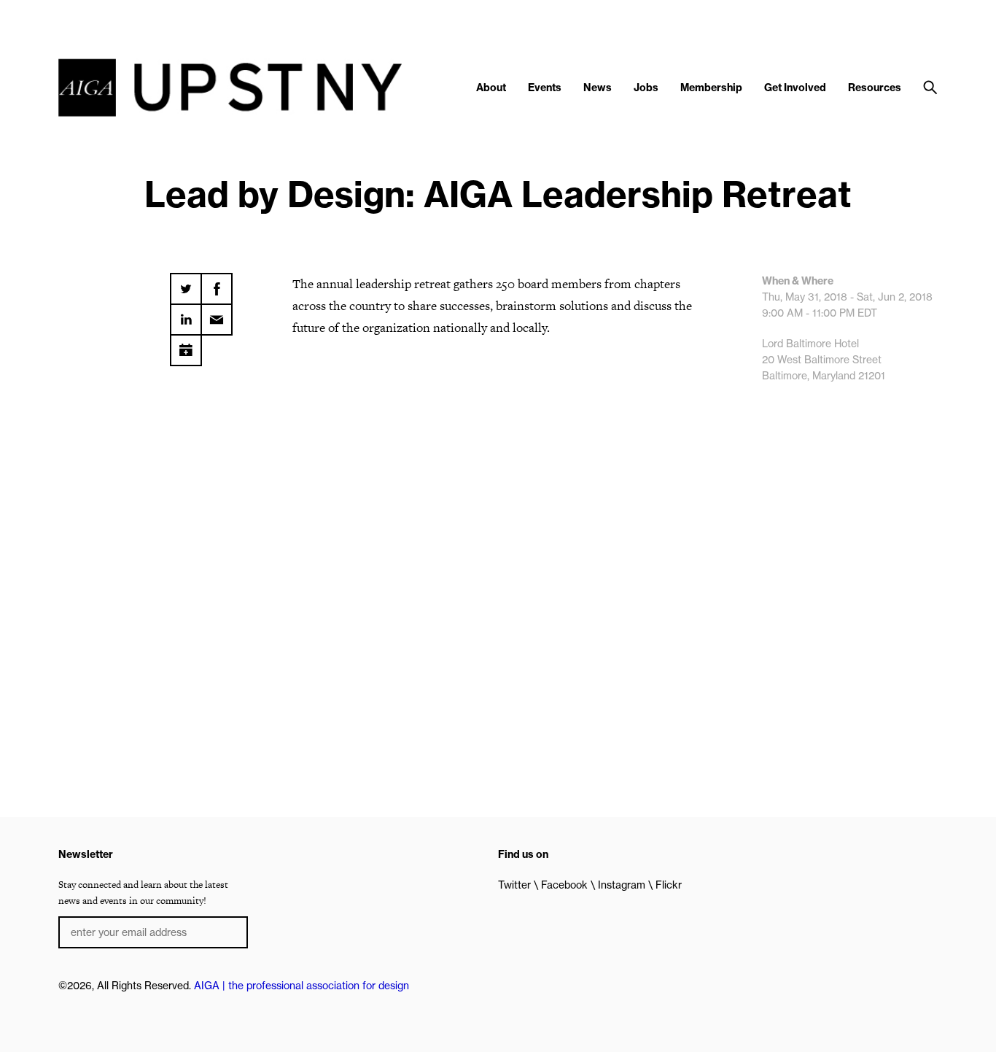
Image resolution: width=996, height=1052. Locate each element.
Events (544, 87)
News (597, 87)
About (491, 87)
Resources (874, 87)
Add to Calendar (186, 345)
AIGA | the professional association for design (301, 985)
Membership (711, 87)
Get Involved (795, 87)
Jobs (646, 87)
